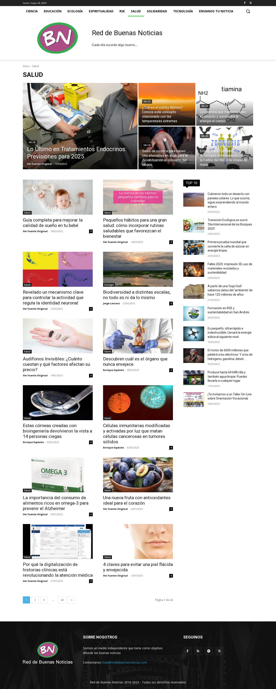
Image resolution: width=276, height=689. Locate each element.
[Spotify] (208, 651)
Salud (32, 142)
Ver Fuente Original (35, 231)
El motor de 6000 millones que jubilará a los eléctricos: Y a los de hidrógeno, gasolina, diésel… (230, 354)
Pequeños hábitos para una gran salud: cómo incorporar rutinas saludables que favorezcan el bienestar (135, 228)
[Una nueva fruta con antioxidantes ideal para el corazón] (138, 474)
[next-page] (71, 599)
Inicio (26, 66)
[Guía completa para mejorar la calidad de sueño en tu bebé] (58, 197)
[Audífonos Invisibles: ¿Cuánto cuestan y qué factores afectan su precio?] (58, 335)
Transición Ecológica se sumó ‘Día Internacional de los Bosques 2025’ (230, 224)
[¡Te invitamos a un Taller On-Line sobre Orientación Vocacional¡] (193, 399)
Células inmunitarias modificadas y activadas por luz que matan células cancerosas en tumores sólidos (136, 433)
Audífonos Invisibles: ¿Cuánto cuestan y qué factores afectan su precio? (56, 364)
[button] (248, 11)
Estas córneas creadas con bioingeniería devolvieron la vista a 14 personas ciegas (57, 431)
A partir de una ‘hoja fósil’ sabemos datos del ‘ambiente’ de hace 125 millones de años (230, 290)
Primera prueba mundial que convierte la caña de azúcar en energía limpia (228, 246)
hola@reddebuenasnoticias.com (124, 662)
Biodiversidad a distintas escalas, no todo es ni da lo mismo (137, 295)
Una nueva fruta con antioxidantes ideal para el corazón (137, 500)
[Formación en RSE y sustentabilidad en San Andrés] (193, 313)
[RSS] (198, 651)
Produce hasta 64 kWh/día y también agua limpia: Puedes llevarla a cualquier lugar (227, 376)
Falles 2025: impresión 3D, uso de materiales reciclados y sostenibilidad (230, 268)
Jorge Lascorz (111, 303)
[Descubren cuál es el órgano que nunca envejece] (138, 335)
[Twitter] (250, 3)
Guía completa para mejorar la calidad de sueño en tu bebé (53, 222)
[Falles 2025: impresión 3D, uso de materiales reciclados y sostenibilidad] (193, 269)
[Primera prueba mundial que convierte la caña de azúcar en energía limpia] (193, 247)
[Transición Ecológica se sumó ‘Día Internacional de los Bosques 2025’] (193, 225)
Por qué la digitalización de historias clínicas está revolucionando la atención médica (58, 570)
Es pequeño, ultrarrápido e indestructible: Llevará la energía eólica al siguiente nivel (229, 333)
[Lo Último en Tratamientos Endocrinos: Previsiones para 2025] (80, 126)
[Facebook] (244, 3)
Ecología (109, 284)
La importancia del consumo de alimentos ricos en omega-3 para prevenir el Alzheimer (55, 503)
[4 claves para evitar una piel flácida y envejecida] (138, 541)
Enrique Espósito (113, 370)
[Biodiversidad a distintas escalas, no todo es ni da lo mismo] (138, 269)
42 (62, 600)
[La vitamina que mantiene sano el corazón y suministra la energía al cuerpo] (224, 104)
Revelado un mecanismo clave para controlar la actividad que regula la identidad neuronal (53, 298)
